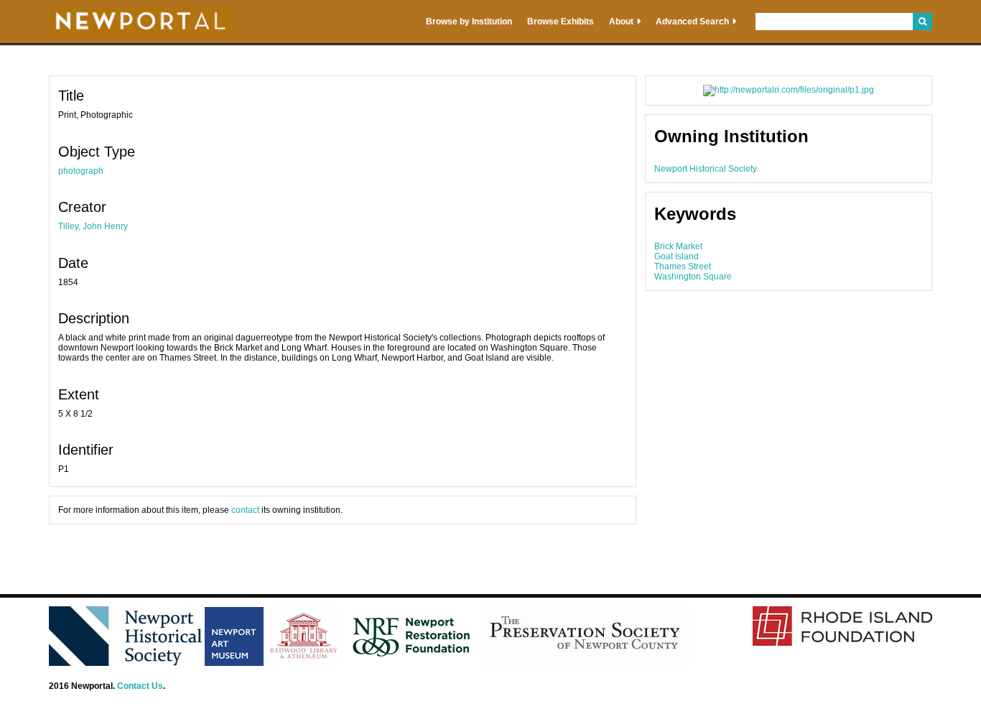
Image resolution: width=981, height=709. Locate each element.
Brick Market (678, 246)
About (621, 22)
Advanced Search (692, 22)
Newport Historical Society (705, 169)
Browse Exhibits (560, 22)
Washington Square (693, 277)
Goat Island (676, 256)
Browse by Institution (469, 22)
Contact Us (140, 686)
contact (245, 510)
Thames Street (682, 266)
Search (922, 21)
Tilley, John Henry (93, 226)
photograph (80, 171)
